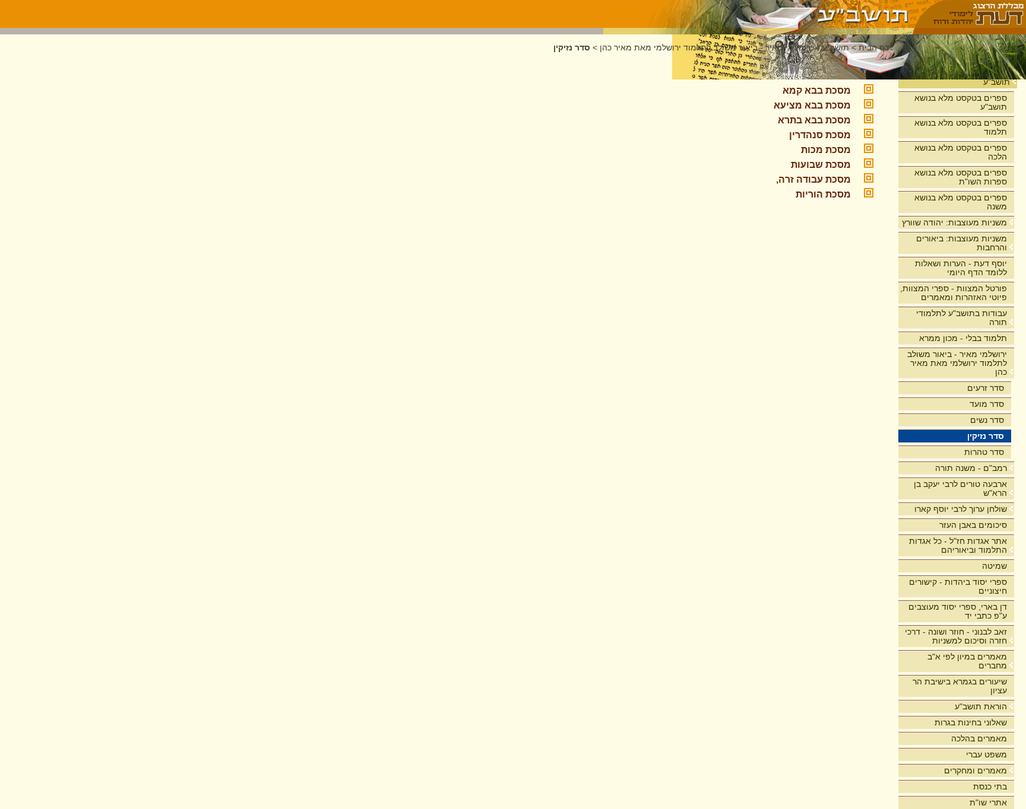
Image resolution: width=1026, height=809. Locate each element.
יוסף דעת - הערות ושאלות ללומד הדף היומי (961, 268)
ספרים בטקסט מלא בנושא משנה (960, 202)
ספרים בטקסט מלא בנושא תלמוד (960, 127)
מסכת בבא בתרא (814, 120)
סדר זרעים (985, 388)
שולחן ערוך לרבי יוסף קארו (960, 509)
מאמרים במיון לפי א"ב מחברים (967, 661)
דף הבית (874, 47)
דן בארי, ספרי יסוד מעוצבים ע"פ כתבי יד (957, 611)
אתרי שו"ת (988, 802)
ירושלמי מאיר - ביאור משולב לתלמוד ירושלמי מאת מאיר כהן (957, 363)
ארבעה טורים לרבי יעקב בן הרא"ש (960, 488)
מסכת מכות (826, 150)
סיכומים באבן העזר (973, 525)
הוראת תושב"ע (981, 706)
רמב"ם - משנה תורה (971, 468)
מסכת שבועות (821, 165)
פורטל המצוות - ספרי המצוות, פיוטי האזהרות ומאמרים (953, 293)
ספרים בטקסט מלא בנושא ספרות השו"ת (960, 177)
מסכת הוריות (823, 194)
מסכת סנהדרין (820, 135)
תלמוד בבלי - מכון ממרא (963, 338)
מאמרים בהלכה (979, 738)
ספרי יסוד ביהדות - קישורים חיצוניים (958, 586)
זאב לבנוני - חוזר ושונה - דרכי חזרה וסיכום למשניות (956, 636)
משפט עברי (986, 754)
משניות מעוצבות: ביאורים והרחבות (961, 243)
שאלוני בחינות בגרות (971, 722)
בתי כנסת (990, 786)
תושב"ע (996, 82)
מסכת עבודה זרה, (813, 179)
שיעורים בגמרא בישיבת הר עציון (960, 686)
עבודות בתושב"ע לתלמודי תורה (961, 317)
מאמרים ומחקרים (975, 770)
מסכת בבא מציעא (812, 105)
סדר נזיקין (985, 436)
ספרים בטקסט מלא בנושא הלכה (960, 152)
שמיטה (994, 566)
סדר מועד (987, 404)
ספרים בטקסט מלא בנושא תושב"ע (960, 102)
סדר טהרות (984, 452)
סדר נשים (987, 420)
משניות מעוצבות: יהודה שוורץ (954, 222)
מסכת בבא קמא (817, 90)
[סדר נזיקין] (758, 14)
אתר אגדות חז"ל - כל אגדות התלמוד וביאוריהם (958, 545)
